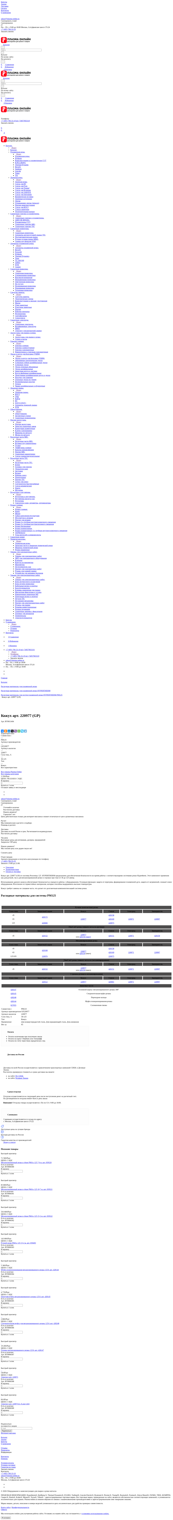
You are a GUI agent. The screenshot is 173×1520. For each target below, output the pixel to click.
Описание (10, 867)
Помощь (4, 1459)
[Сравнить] (2, 726)
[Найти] (3, 61)
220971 (131, 919)
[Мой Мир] (9, 731)
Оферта (4, 1510)
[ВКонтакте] (2, 731)
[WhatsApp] (18, 731)
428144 (13, 1001)
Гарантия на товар (8, 1467)
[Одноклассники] (5, 731)
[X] (12, 731)
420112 (45, 982)
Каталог (4, 1437)
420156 (82, 953)
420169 (111, 919)
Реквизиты (5, 1450)
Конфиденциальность (20, 1507)
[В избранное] (2, 724)
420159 (157, 936)
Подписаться (6, 1431)
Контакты (5, 1456)
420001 (111, 982)
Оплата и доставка (13, 872)
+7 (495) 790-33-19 (8, 29)
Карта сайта (5, 1507)
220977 (83, 919)
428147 (13, 990)
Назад (13, 148)
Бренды (4, 1442)
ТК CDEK (19, 1076)
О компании (6, 1444)
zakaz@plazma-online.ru (10, 19)
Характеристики (12, 869)
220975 (111, 923)
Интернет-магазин (8, 1433)
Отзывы (4, 1448)
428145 (13, 994)
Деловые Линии (21, 1078)
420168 (45, 950)
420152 (45, 936)
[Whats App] (7, 674)
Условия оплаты (7, 1463)
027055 (13, 1005)
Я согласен (6, 1518)
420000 (45, 923)
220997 (157, 919)
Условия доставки (8, 1465)
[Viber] (15, 731)
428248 (13, 997)
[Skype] (22, 731)
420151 (111, 936)
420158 (111, 915)
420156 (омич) (85, 937)
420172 (45, 917)
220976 (45, 956)
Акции (3, 1439)
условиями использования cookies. (95, 1514)
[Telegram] (7, 671)
